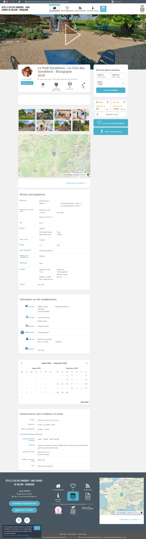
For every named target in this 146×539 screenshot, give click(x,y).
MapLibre (83, 175)
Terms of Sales (82, 534)
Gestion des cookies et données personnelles (16, 535)
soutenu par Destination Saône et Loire (114, 537)
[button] (27, 83)
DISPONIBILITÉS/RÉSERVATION (24, 503)
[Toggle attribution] (88, 174)
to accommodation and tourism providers (54, 537)
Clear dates (85, 402)
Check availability (111, 90)
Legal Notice (63, 534)
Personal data (72, 534)
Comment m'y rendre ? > (76, 183)
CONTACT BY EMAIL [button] (25, 510)
